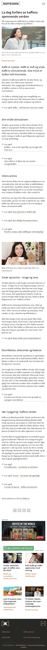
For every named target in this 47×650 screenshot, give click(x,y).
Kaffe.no (25, 498)
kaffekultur (30, 576)
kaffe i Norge (31, 574)
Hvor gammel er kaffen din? (24, 212)
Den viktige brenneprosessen (25, 220)
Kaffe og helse (29, 632)
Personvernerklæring (32, 637)
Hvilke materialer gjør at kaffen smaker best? (11, 568)
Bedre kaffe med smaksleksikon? (27, 338)
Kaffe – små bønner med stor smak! (28, 107)
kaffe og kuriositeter (8, 575)
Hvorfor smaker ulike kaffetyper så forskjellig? (23, 231)
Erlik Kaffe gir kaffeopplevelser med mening (34, 568)
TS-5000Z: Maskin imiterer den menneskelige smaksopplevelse (33, 602)
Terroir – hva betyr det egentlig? (26, 475)
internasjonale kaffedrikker (9, 608)
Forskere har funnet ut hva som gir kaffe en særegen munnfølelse (22, 398)
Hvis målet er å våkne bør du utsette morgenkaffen (19, 162)
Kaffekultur (6, 632)
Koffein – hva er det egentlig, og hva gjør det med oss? (23, 148)
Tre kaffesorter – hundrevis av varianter (21, 467)
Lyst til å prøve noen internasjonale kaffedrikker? (12, 601)
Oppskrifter (6, 637)
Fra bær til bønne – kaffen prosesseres (20, 487)
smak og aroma (9, 60)
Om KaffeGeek (21, 645)
